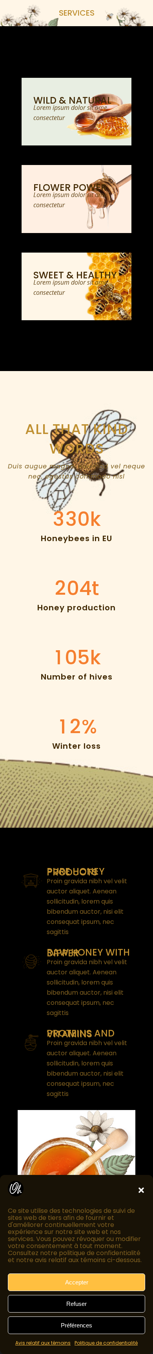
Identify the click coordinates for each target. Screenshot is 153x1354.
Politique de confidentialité (106, 1343)
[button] (141, 1190)
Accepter (76, 1282)
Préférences (76, 1325)
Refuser (76, 1303)
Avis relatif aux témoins (43, 1343)
